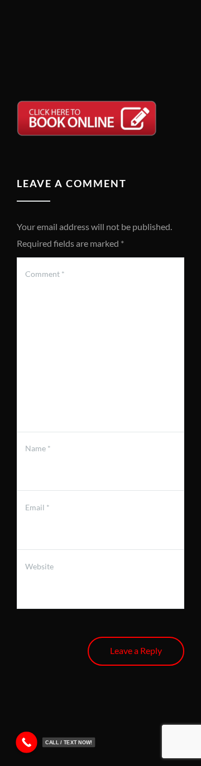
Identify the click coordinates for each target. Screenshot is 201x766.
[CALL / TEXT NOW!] (26, 742)
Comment (45, 274)
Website (39, 566)
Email (37, 507)
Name (38, 448)
